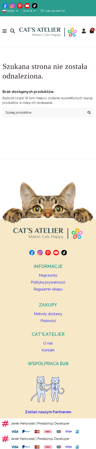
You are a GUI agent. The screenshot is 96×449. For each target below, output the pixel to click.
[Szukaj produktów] (89, 112)
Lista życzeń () (54, 10)
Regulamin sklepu (48, 289)
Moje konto (48, 275)
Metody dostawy (48, 314)
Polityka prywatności (48, 282)
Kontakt (48, 350)
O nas (48, 343)
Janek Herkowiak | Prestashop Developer (40, 423)
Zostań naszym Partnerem (48, 412)
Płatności (48, 321)
